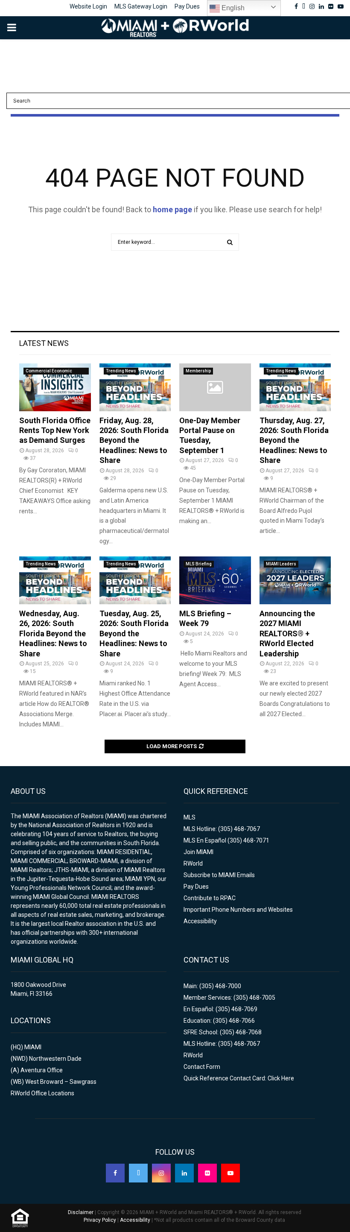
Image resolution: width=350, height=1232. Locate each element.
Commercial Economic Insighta (49, 372)
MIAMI (32, 1047)
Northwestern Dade (55, 1058)
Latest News (44, 343)
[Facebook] (115, 1173)
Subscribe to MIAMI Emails (219, 875)
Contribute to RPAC (210, 898)
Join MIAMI (198, 852)
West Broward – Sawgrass (60, 1081)
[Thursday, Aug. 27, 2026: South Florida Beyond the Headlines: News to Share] (295, 387)
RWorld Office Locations (42, 1093)
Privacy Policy (100, 1220)
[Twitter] (138, 1173)
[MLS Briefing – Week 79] (215, 580)
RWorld (193, 863)
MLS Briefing (199, 564)
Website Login (88, 6)
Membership (198, 371)
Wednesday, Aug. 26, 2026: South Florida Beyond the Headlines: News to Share (53, 633)
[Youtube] (230, 1173)
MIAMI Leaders (281, 564)
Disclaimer (80, 1212)
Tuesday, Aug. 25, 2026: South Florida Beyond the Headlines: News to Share (134, 633)
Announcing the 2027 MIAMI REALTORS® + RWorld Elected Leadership (287, 633)
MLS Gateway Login (140, 6)
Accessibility (200, 921)
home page (172, 209)
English (232, 8)
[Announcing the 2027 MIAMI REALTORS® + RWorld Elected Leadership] (295, 580)
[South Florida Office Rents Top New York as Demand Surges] (55, 387)
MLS (189, 817)
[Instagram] (161, 1173)
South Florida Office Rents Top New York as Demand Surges (54, 430)
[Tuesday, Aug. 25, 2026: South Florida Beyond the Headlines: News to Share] (135, 580)
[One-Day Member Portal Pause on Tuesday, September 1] (215, 387)
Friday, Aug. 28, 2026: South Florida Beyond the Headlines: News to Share (134, 440)
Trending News (121, 371)
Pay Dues (187, 6)
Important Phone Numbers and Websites (238, 909)
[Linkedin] (184, 1173)
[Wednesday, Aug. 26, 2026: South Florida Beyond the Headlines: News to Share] (55, 580)
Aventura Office (41, 1070)
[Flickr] (207, 1173)
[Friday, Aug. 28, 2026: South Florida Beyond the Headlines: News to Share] (135, 387)
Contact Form (202, 1066)
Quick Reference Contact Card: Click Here (239, 1078)
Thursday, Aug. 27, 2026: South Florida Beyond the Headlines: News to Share (294, 440)
